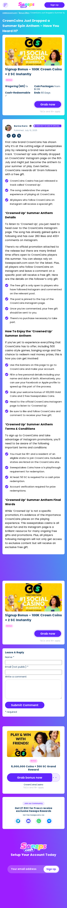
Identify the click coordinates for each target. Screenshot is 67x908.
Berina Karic (21, 126)
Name (9, 657)
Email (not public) (16, 666)
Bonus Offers (24, 13)
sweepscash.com (9, 13)
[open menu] (5, 5)
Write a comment (16, 676)
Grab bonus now (29, 778)
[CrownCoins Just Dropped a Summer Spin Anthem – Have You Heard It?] (33, 51)
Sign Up (54, 4)
